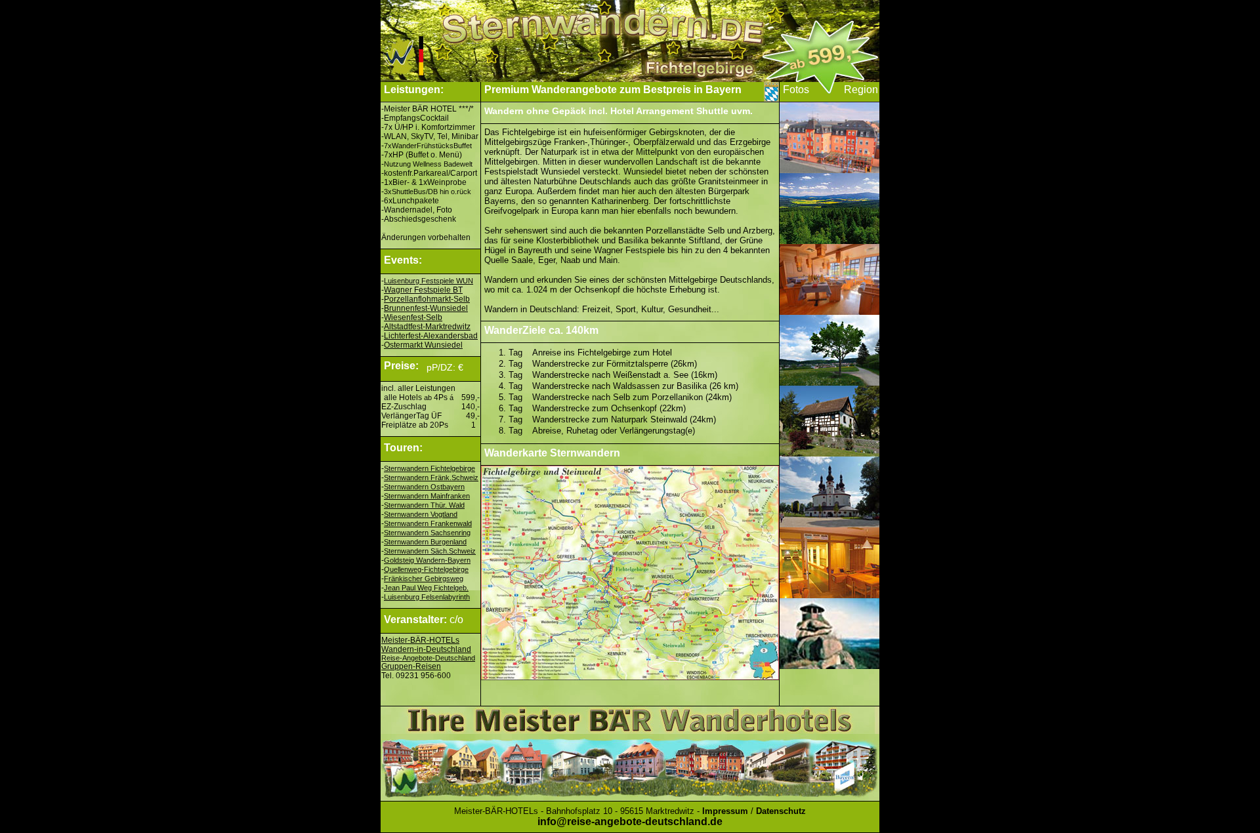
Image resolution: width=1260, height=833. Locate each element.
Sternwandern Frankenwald (428, 523)
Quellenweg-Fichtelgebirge (426, 569)
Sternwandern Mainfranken (427, 496)
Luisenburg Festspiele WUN (428, 281)
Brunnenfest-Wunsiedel (426, 308)
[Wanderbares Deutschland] (430, 78)
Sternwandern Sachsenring (427, 533)
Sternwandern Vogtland (420, 514)
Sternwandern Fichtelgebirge (429, 468)
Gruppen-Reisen (411, 666)
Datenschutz (781, 811)
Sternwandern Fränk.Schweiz (431, 477)
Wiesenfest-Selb (413, 317)
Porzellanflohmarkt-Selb (427, 299)
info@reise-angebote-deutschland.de (630, 821)
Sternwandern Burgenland (425, 542)
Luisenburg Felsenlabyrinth (427, 597)
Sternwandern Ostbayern (424, 487)
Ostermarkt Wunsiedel (423, 345)
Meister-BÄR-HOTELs (420, 640)
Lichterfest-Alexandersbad (431, 335)
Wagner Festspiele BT (423, 290)
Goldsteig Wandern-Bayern (427, 560)
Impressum (725, 811)
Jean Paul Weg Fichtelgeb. (426, 588)
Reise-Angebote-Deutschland (428, 658)
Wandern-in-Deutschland (426, 649)
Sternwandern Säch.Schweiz (430, 551)
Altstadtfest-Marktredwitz (427, 326)
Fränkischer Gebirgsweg (423, 578)
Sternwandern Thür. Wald (424, 505)
